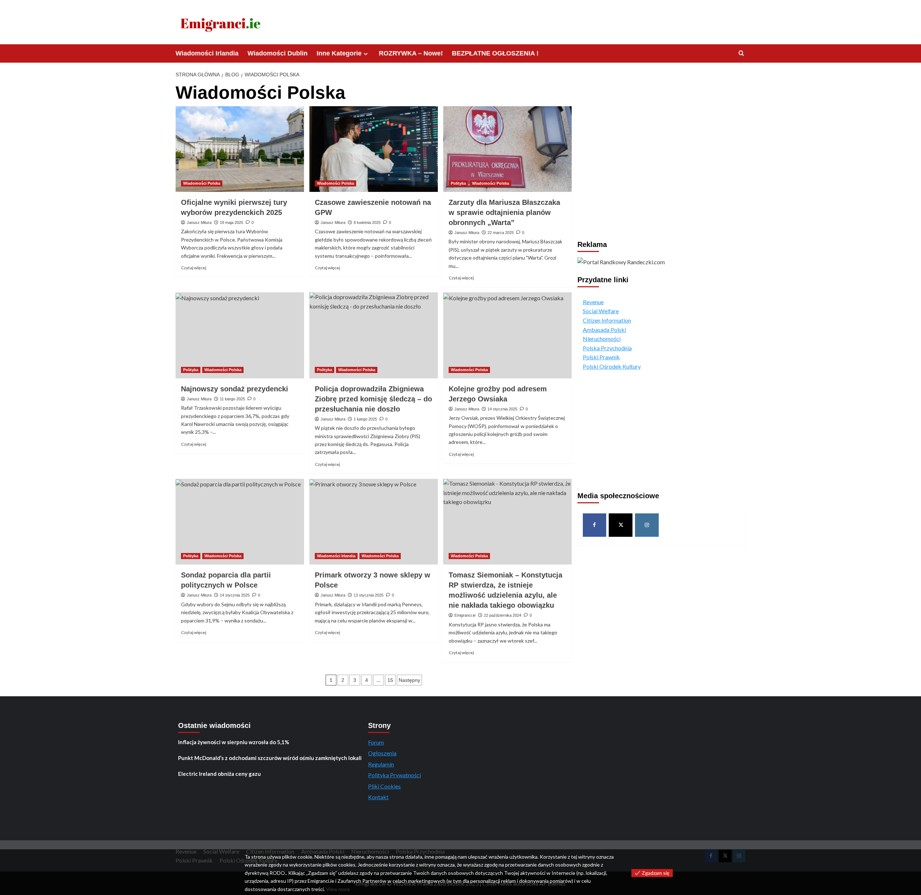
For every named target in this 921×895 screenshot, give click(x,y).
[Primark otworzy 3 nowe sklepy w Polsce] (373, 522)
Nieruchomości (602, 338)
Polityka (458, 183)
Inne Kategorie (339, 53)
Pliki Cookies (384, 786)
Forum (376, 742)
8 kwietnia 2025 (367, 222)
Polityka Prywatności (394, 775)
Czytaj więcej (193, 267)
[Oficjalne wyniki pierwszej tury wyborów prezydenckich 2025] (240, 149)
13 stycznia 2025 (369, 595)
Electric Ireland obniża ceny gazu (219, 773)
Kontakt (378, 796)
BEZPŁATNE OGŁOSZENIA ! (495, 53)
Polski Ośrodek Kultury (612, 366)
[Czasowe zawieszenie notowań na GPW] (373, 149)
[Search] (741, 53)
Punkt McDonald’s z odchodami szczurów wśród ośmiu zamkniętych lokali (270, 758)
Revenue (593, 301)
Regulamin (381, 764)
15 (390, 680)
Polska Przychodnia (607, 348)
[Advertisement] (661, 141)
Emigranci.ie (465, 615)
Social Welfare (601, 310)
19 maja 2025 (231, 222)
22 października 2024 (502, 615)
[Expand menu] (366, 54)
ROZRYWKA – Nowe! (411, 53)
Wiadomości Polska (201, 183)
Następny (409, 680)
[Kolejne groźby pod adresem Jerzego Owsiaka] (507, 335)
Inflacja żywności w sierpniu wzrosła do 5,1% (233, 742)
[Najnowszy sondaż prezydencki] (240, 335)
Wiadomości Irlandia (207, 53)
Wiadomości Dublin (278, 53)
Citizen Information (607, 320)
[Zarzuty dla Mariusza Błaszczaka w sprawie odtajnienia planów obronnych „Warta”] (507, 149)
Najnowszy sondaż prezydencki (234, 389)
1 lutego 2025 (365, 419)
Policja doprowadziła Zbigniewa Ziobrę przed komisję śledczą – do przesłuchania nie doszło (373, 399)
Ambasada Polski (604, 329)
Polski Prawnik (601, 357)
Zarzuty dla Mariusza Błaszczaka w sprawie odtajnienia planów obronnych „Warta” (504, 212)
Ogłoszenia (382, 753)
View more (338, 889)
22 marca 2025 (500, 232)
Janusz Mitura (199, 222)
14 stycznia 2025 (502, 409)
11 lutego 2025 (232, 399)
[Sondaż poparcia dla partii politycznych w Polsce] (240, 522)
